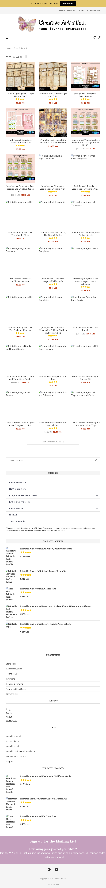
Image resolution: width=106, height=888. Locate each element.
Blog (8, 709)
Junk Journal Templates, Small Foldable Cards (20, 280)
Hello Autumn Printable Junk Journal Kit (86, 377)
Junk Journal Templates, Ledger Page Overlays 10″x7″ (53, 187)
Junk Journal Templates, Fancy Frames (85, 95)
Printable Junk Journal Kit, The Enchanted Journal (20, 328)
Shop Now (68, 3)
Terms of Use (95, 10)
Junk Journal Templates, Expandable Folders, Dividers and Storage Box (53, 330)
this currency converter (62, 528)
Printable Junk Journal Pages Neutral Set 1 (53, 95)
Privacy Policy (12, 693)
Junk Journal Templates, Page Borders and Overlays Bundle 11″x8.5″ (86, 142)
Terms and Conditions (16, 689)
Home (8, 48)
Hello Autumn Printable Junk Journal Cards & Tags (86, 424)
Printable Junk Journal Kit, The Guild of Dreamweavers (53, 141)
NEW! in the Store (53, 488)
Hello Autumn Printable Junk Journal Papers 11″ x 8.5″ (20, 424)
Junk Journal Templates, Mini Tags (53, 377)
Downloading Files (14, 668)
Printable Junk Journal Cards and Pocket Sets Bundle (20, 377)
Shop (16, 48)
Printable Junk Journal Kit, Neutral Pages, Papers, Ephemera (85, 281)
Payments (10, 678)
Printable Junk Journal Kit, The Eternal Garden (53, 233)
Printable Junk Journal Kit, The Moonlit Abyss (20, 233)
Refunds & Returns (14, 684)
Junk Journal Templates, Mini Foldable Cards (86, 233)
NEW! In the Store (14, 741)
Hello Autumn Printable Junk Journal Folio (53, 424)
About (9, 716)
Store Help (71, 10)
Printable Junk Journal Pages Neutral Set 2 (20, 95)
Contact (10, 713)
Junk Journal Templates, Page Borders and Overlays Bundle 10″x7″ (20, 189)
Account (61, 10)
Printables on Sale (17, 482)
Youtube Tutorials (17, 521)
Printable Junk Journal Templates (20, 751)
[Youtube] (56, 869)
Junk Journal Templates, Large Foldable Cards (53, 280)
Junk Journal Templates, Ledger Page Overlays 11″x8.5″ (85, 187)
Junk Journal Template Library (53, 495)
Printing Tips (83, 10)
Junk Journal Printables (53, 501)
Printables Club (53, 508)
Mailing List (11, 720)
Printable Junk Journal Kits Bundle (85, 328)
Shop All (13, 514)
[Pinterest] (49, 869)
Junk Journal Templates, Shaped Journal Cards (20, 141)
